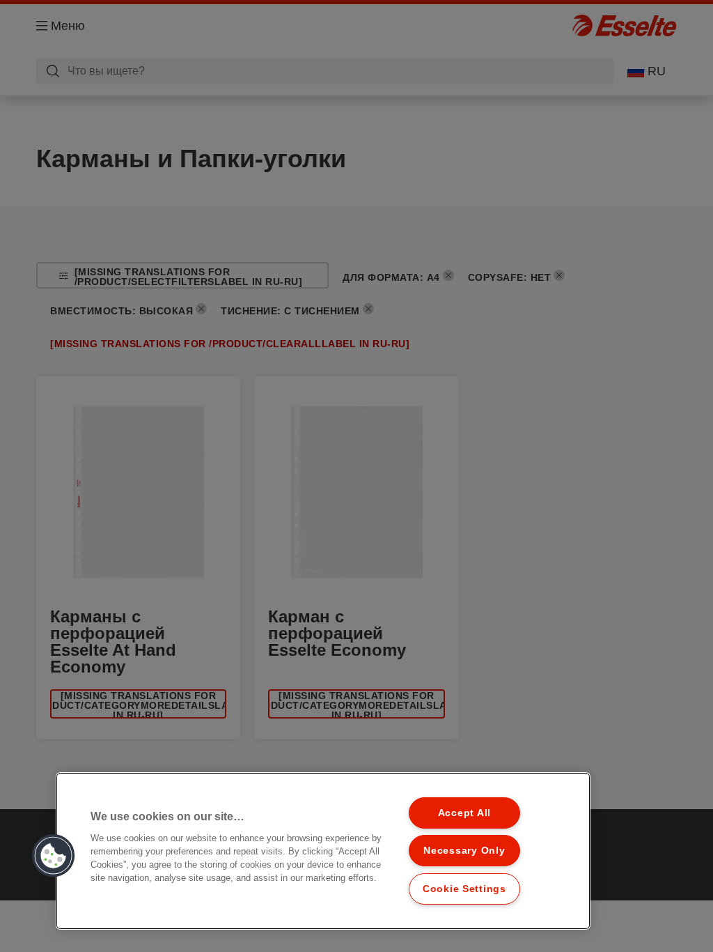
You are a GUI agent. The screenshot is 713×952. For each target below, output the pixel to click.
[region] (323, 851)
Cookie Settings (464, 888)
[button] (53, 856)
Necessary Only (464, 850)
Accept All (464, 812)
